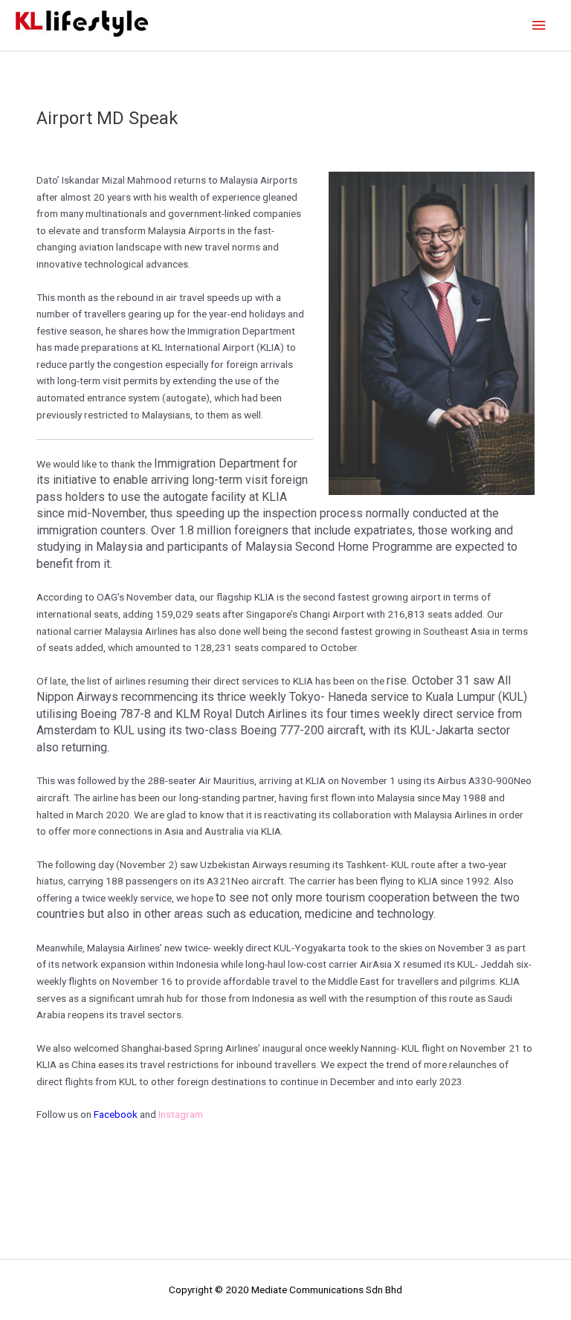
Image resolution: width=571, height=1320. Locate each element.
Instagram (180, 1114)
